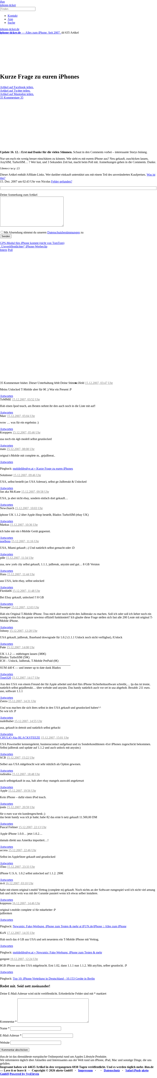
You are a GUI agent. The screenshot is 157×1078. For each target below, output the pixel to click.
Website (5, 1042)
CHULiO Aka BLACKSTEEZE (20, 737)
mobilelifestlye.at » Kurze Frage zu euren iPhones (43, 468)
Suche (11, 22)
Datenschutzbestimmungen (63, 232)
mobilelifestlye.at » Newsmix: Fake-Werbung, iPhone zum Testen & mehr (57, 952)
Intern (3, 250)
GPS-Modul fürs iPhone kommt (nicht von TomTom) (32, 243)
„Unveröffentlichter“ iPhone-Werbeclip (23, 246)
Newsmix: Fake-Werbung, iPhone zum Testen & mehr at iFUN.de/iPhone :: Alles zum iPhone (69, 926)
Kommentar (8, 1021)
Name (5, 1028)
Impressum (85, 1070)
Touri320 (5, 677)
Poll (10, 250)
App (10, 19)
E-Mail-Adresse (10, 1035)
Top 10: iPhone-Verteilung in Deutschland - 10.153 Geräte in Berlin (54, 978)
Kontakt (12, 15)
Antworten (6, 396)
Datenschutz (112, 1070)
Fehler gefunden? (61, 181)
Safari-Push (133, 1070)
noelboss (5, 541)
